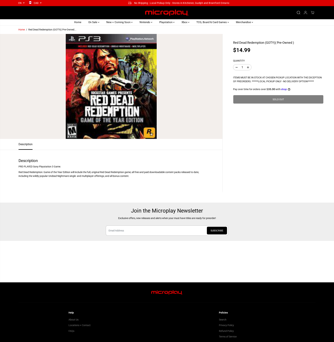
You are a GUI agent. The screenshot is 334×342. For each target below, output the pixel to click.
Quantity (239, 60)
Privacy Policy (226, 325)
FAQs (71, 331)
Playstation (166, 22)
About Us (74, 319)
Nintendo (145, 22)
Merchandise (244, 22)
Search (222, 319)
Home (77, 22)
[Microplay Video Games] (167, 12)
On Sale (93, 22)
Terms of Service (228, 336)
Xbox (185, 22)
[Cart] (312, 12)
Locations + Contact (80, 325)
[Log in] (305, 12)
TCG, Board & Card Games (212, 22)
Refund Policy (226, 331)
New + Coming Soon (118, 22)
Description (26, 144)
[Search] (298, 12)
